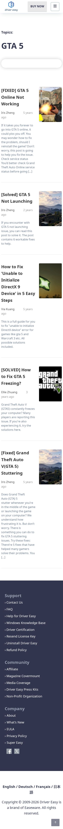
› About (10, 715)
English (9, 786)
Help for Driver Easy (21, 616)
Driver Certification (20, 630)
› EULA (9, 729)
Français (43, 786)
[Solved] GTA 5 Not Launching (16, 198)
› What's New (14, 722)
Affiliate (12, 669)
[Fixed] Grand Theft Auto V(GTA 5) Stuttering (15, 463)
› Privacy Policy (16, 736)
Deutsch (25, 786)
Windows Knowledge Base (26, 623)
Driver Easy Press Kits (22, 689)
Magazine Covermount (23, 676)
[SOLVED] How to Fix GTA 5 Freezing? (16, 376)
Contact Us (14, 602)
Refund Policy (16, 650)
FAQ (9, 609)
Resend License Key (20, 636)
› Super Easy (14, 742)
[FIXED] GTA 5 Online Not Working (15, 97)
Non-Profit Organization (24, 696)
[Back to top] (55, 822)
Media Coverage (18, 683)
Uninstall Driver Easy (21, 643)
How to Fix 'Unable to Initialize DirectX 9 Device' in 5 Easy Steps (18, 283)
